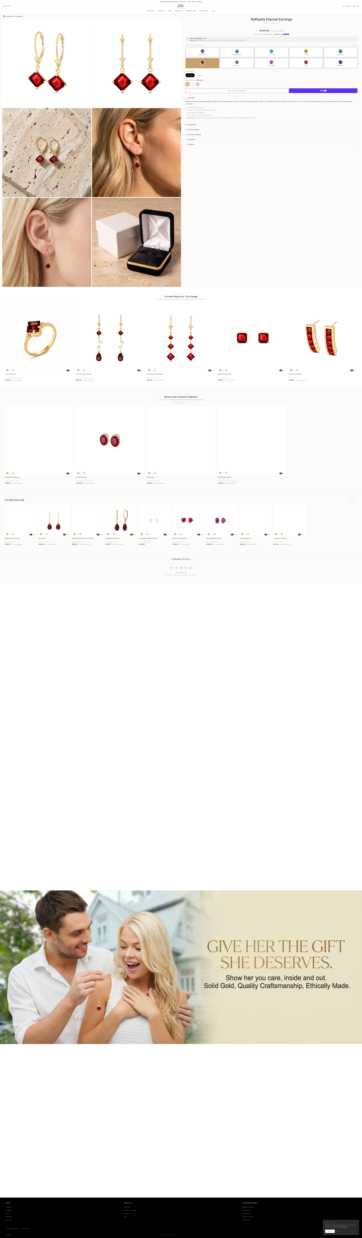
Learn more (343, 1227)
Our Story (127, 1207)
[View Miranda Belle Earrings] (251, 440)
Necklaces (151, 10)
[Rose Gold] (197, 84)
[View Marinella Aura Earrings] (251, 337)
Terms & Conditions (248, 1216)
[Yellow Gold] (187, 84)
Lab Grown (9, 1220)
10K (68, 370)
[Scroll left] (350, 499)
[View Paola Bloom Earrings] (322, 337)
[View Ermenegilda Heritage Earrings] (155, 520)
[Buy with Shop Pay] (323, 90)
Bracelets (179, 10)
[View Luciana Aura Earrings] (289, 520)
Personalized (191, 10)
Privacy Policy (246, 1213)
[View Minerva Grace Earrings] (188, 520)
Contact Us (127, 1213)
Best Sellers (203, 10)
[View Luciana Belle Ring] (39, 337)
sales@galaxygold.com (12, 1228)
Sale (213, 10)
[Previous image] (6, 337)
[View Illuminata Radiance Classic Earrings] (88, 520)
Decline (338, 1231)
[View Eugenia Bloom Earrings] (121, 520)
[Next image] (71, 337)
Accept (329, 1231)
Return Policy (246, 1210)
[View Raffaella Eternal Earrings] (39, 440)
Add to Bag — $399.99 (237, 90)
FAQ (125, 1216)
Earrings (161, 10)
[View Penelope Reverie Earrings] (110, 337)
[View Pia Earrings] (181, 440)
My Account (245, 1220)
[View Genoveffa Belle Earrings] (222, 520)
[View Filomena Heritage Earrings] (181, 337)
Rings (170, 10)
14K (71, 370)
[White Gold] (192, 84)
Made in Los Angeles (130, 1210)
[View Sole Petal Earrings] (255, 520)
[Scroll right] (355, 499)
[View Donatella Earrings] (110, 440)
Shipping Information (248, 1207)
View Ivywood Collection (181, 402)
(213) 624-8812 (25, 1228)
